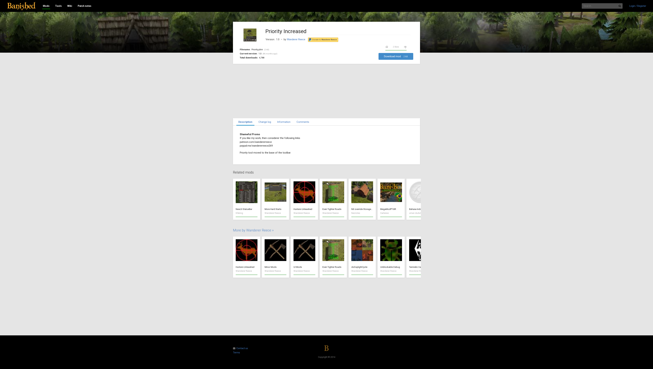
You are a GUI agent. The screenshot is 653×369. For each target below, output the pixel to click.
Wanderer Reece (296, 39)
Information (283, 121)
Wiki (69, 6)
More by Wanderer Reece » (253, 230)
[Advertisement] (326, 91)
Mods (46, 6)
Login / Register (637, 6)
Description (245, 121)
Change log (264, 121)
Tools (58, 6)
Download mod (396, 56)
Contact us (242, 348)
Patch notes (84, 6)
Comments (303, 121)
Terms (236, 352)
